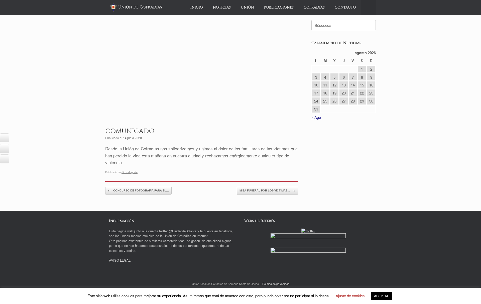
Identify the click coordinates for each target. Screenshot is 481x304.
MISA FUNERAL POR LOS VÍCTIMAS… (267, 190)
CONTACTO (345, 7)
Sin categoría (130, 172)
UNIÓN (247, 7)
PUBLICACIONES (279, 7)
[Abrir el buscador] (368, 7)
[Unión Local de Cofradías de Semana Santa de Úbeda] (136, 7)
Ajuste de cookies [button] (350, 295)
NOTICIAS (222, 7)
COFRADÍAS (314, 7)
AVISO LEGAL (120, 260)
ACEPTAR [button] (381, 295)
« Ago (316, 117)
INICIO (196, 7)
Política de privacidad (275, 284)
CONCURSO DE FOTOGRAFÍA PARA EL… (138, 190)
